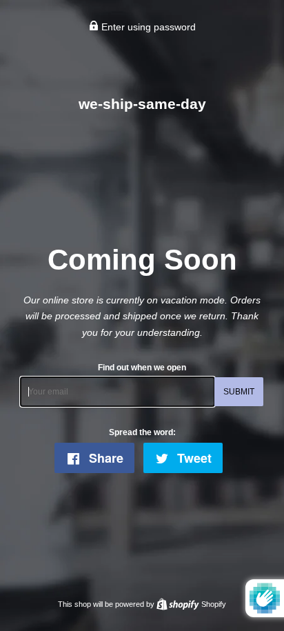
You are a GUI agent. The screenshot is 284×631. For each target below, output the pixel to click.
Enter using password (147, 26)
